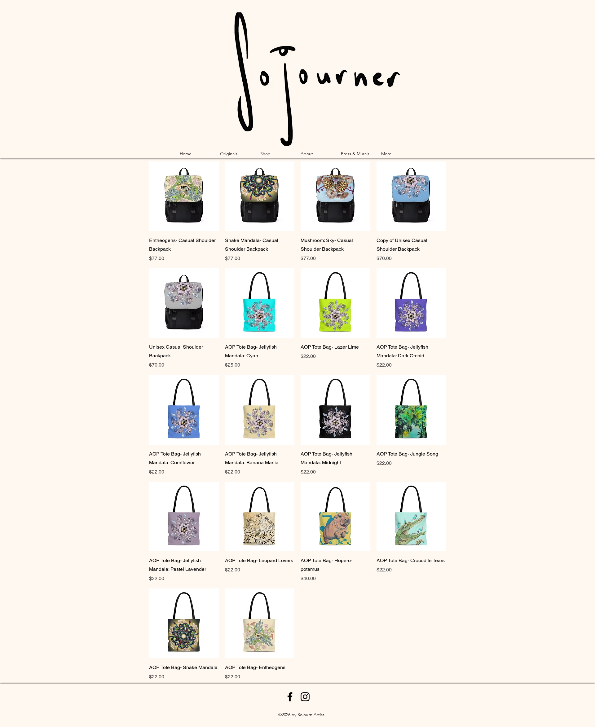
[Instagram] (305, 697)
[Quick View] (184, 196)
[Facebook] (290, 697)
